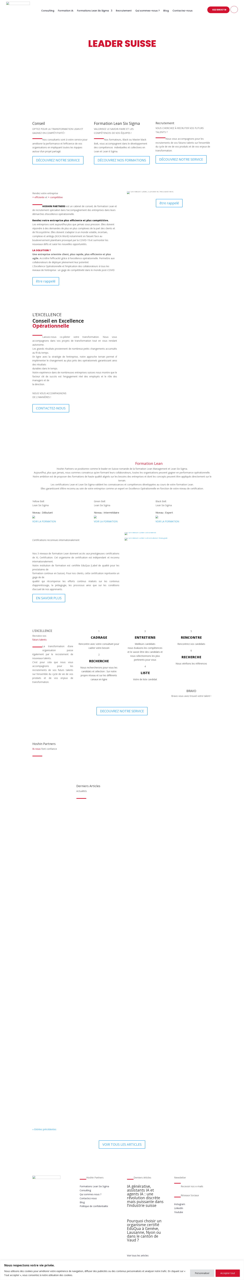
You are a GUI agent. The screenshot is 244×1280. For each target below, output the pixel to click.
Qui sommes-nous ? (147, 10)
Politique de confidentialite (94, 1206)
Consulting (47, 10)
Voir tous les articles (138, 1255)
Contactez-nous (182, 10)
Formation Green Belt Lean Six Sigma (62, 915)
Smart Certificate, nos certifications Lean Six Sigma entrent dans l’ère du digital (93, 1106)
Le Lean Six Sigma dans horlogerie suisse (65, 979)
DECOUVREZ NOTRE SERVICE (122, 711)
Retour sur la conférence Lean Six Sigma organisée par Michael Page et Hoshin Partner (98, 883)
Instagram (179, 1204)
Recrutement (124, 10)
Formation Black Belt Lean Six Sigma (62, 947)
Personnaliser (202, 1273)
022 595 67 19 (219, 9)
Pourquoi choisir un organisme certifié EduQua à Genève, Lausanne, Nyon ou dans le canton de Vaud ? (109, 851)
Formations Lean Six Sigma (93, 10)
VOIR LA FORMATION (44, 521)
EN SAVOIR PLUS (169, 344)
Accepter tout (227, 1273)
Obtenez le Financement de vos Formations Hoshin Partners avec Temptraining (93, 1074)
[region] (122, 1270)
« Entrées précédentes (44, 1129)
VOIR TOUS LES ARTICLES (122, 1144)
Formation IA (65, 10)
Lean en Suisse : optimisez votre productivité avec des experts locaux (85, 1042)
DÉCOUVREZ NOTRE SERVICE (58, 160)
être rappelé (45, 281)
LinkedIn (178, 1208)
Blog (166, 10)
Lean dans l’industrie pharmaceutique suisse (67, 1010)
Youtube (178, 1212)
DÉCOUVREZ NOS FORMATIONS (122, 160)
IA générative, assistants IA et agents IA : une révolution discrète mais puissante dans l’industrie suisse (109, 819)
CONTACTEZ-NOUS (51, 408)
